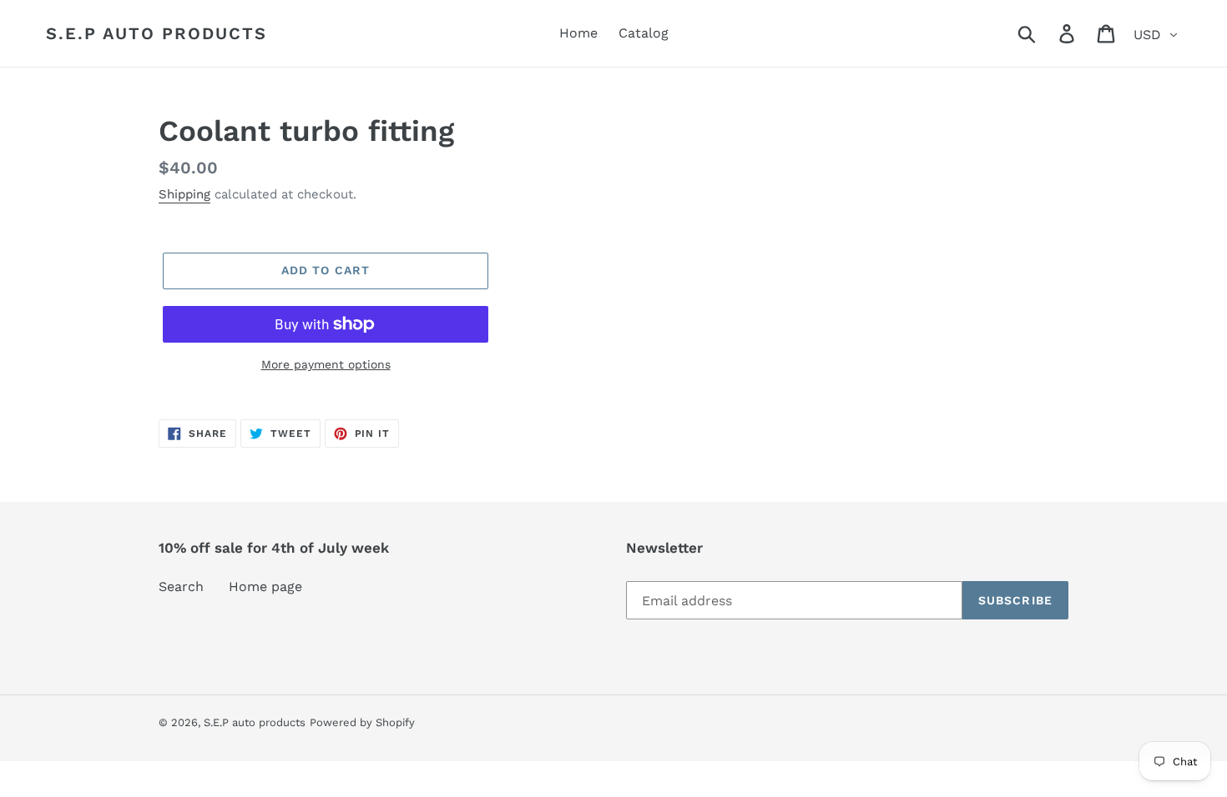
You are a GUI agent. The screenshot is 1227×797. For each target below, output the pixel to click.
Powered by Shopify (362, 722)
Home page (265, 586)
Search (181, 586)
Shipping (184, 194)
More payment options (326, 364)
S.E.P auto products (156, 33)
